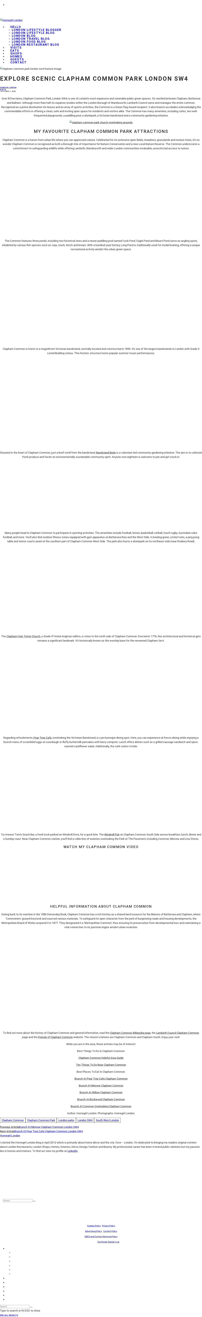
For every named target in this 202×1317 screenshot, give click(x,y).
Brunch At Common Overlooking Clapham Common (101, 1106)
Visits (3, 89)
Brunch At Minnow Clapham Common (101, 1085)
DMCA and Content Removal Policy (101, 1236)
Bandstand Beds (106, 452)
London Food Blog (29, 41)
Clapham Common (13, 1120)
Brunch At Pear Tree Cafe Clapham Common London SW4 (48, 1131)
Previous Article (9, 1127)
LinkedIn (72, 1151)
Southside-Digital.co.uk (108, 1242)
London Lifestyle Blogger (37, 30)
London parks (66, 1120)
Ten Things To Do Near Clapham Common (101, 1064)
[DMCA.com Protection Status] (10, 1193)
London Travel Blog (31, 38)
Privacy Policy (108, 1226)
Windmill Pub (111, 834)
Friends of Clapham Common (55, 1037)
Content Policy (110, 1231)
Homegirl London (8, 87)
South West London (107, 1120)
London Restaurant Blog (35, 44)
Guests (10, 1295)
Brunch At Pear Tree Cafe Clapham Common (101, 1078)
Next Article (7, 1131)
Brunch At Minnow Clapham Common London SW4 (49, 1127)
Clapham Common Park (41, 1120)
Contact (18, 62)
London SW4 (85, 1120)
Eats (8, 1282)
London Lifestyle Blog (33, 33)
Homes (10, 1290)
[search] (34, 1201)
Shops (9, 1286)
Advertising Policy (93, 1231)
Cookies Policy (94, 1226)
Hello (15, 27)
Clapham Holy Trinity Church (23, 636)
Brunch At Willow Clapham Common (101, 1092)
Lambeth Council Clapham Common (177, 1032)
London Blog (24, 36)
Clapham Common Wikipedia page (130, 1032)
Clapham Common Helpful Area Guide (101, 1057)
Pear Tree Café (42, 737)
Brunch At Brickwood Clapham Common (101, 1099)
